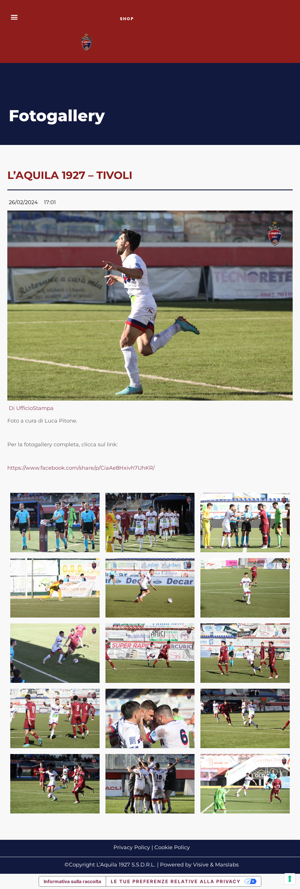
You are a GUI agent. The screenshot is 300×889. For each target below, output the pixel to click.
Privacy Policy (131, 847)
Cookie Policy (172, 847)
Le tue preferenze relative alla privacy (176, 881)
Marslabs (227, 864)
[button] (14, 17)
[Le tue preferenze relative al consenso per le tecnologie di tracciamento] (289, 878)
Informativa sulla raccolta (72, 881)
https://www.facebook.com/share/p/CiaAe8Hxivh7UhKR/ (81, 468)
